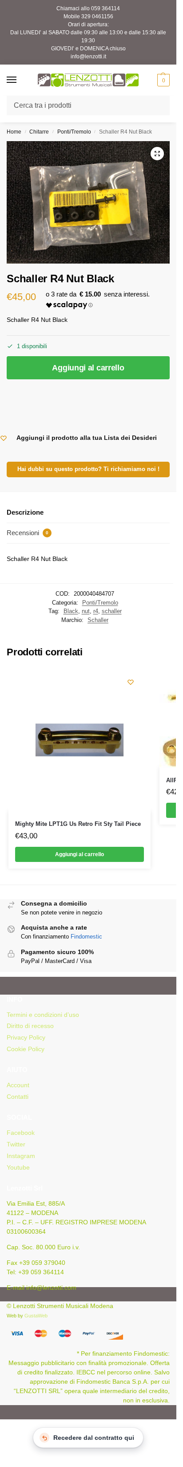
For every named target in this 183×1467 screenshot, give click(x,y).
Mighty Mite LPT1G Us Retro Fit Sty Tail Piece (78, 824)
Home (14, 132)
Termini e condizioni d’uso (43, 1014)
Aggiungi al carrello (88, 367)
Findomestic (86, 936)
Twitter (16, 1144)
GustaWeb (36, 1315)
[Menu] (20, 80)
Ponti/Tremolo (74, 132)
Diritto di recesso (30, 1025)
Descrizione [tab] (25, 512)
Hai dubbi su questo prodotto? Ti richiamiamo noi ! (88, 469)
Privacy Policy (26, 1037)
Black (71, 611)
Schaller (98, 620)
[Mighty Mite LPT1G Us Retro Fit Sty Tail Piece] (79, 740)
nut (86, 611)
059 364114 (105, 8)
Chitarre (39, 132)
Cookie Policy (25, 1049)
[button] (162, 80)
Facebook (21, 1132)
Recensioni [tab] (27, 532)
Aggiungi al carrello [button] (79, 854)
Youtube (18, 1167)
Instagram (21, 1155)
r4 (95, 611)
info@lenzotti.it (88, 56)
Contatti (17, 1096)
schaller (112, 611)
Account (18, 1085)
